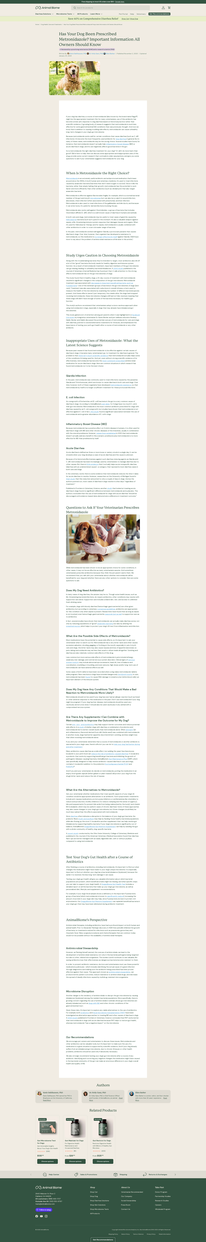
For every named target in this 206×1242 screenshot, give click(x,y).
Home (37, 24)
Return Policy (125, 1234)
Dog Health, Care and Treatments (51, 24)
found (88, 677)
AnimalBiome (45, 1230)
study (109, 488)
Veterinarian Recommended (132, 1192)
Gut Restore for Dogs (102, 1140)
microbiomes (95, 198)
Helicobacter (71, 219)
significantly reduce (115, 896)
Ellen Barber (110, 54)
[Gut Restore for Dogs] (103, 1127)
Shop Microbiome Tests (99, 1209)
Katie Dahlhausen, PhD (78, 54)
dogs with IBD (94, 1003)
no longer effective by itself (106, 237)
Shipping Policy (113, 1234)
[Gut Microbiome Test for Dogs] (47, 1127)
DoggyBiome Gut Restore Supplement (100, 826)
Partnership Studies (163, 1196)
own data (105, 404)
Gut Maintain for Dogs (74, 1140)
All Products (82, 14)
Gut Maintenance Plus (118, 759)
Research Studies (162, 1200)
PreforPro (70, 767)
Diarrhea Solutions (43, 14)
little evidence (92, 464)
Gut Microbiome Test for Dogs (46, 1141)
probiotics (85, 1013)
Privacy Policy (151, 1234)
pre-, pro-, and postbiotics (83, 724)
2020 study (118, 268)
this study (94, 412)
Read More (47, 1100)
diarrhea (74, 816)
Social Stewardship (128, 1200)
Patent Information (165, 1234)
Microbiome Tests (64, 14)
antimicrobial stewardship (119, 972)
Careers (158, 1205)
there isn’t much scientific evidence (93, 356)
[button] (169, 7)
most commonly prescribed (113, 361)
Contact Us (125, 1209)
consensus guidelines (106, 609)
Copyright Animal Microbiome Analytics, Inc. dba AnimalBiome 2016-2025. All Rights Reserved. (141, 1230)
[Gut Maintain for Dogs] (75, 1127)
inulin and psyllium (86, 819)
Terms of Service (138, 1234)
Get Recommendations (103, 1240)
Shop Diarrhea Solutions (99, 1200)
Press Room (125, 1205)
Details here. (119, 2)
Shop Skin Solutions (97, 1205)
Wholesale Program (162, 1209)
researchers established (106, 433)
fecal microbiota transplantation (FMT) (109, 1013)
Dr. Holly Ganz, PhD (96, 54)
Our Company (126, 1196)
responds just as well (113, 614)
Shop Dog (134, 19)
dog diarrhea (121, 139)
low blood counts (125, 674)
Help (132, 14)
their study (70, 479)
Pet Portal (123, 14)
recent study (73, 833)
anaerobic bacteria (105, 624)
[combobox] (110, 7)
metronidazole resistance (121, 385)
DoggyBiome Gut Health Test (113, 884)
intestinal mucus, (73, 626)
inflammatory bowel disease (117, 144)
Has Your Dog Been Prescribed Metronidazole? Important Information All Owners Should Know (93, 24)
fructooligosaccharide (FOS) (116, 764)
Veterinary (141, 14)
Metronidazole (72, 178)
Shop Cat (125, 19)
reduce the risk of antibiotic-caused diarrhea (109, 754)
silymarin (129, 730)
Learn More (95, 14)
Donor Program (161, 1192)
